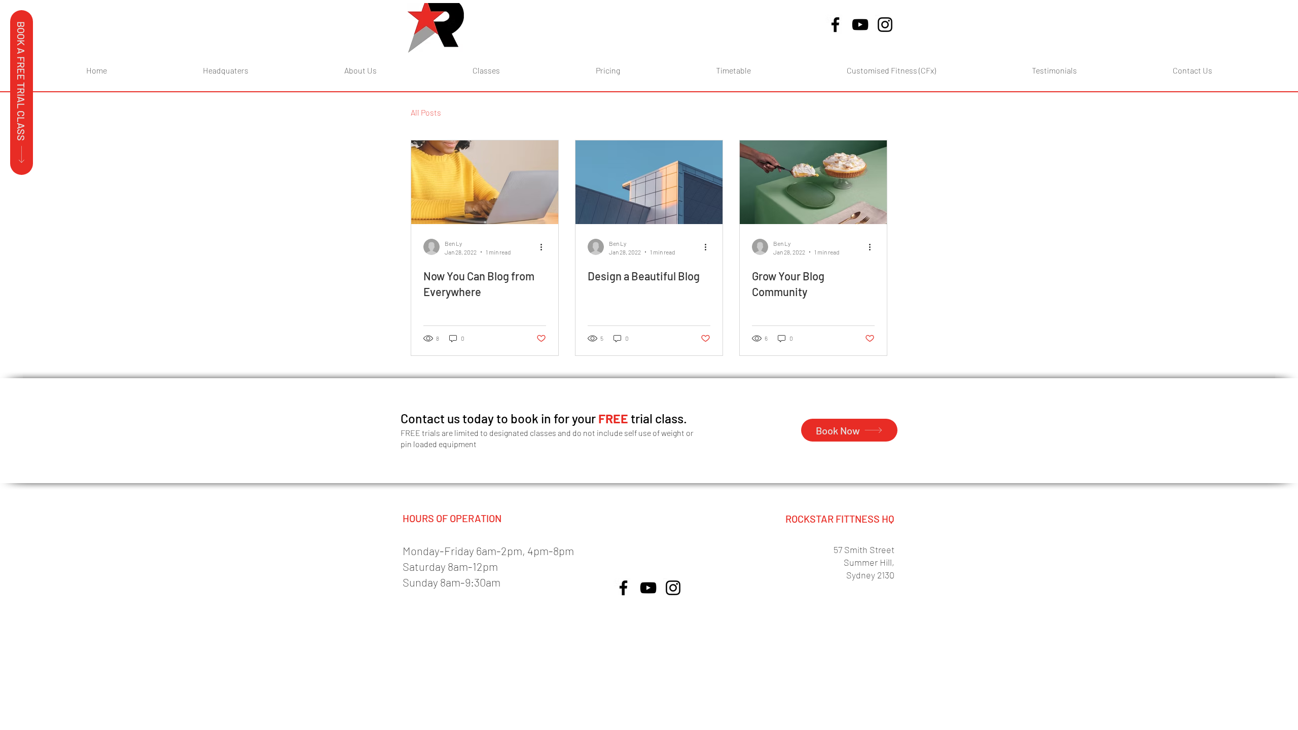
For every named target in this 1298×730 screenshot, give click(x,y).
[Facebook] (835, 24)
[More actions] (544, 247)
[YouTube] (860, 24)
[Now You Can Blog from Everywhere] (484, 182)
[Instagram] (885, 24)
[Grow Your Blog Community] (813, 182)
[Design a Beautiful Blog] (649, 182)
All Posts (426, 112)
